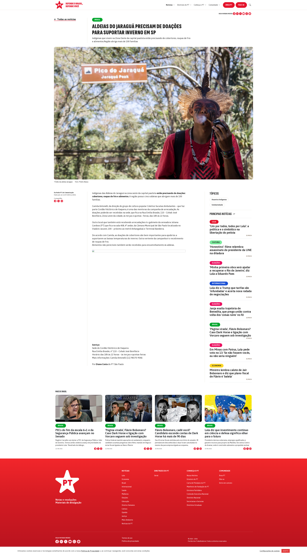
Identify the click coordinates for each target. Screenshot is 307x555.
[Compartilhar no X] (98, 448)
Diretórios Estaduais (194, 505)
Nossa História (192, 475)
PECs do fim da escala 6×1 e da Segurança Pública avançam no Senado (74, 433)
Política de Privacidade (90, 551)
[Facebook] (234, 13)
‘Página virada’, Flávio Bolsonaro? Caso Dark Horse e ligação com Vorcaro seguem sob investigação (125, 433)
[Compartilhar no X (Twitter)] (58, 201)
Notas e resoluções (65, 499)
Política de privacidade (130, 541)
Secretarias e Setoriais (195, 501)
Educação (125, 501)
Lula (214, 222)
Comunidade (224, 471)
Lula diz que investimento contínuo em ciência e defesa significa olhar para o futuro (226, 433)
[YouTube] (243, 13)
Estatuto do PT (192, 479)
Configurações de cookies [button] (270, 551)
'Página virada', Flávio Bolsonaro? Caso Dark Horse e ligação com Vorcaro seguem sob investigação (230, 332)
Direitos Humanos (128, 505)
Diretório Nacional (193, 498)
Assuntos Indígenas (219, 200)
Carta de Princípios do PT (196, 483)
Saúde (124, 490)
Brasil (215, 324)
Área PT (228, 5)
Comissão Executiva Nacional (197, 494)
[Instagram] (237, 13)
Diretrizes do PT (161, 471)
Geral (156, 475)
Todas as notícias (65, 19)
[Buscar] (250, 5)
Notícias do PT (127, 524)
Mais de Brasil (61, 391)
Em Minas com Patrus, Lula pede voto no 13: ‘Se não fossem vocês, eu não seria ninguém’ (230, 353)
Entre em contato (225, 483)
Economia (216, 366)
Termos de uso (127, 538)
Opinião (124, 512)
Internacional (219, 283)
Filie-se (241, 5)
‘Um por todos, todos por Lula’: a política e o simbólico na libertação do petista (229, 229)
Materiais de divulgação (68, 502)
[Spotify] (249, 13)
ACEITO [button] (285, 551)
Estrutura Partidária (194, 490)
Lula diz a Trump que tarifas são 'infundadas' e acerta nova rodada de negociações (230, 291)
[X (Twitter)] (240, 13)
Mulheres (125, 494)
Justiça (124, 516)
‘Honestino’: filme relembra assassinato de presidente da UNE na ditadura (231, 250)
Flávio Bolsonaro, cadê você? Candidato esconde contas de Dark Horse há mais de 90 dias (176, 433)
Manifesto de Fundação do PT (198, 487)
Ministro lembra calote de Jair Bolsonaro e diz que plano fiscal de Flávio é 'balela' (229, 373)
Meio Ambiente (127, 520)
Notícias (125, 471)
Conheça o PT (193, 471)
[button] (170, 5)
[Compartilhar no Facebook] (55, 201)
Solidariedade (217, 205)
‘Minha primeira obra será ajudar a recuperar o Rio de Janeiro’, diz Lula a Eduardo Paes (230, 270)
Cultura (216, 242)
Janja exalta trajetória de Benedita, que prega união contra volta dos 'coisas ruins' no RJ (230, 311)
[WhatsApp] (246, 13)
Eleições (216, 263)
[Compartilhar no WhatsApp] (62, 201)
